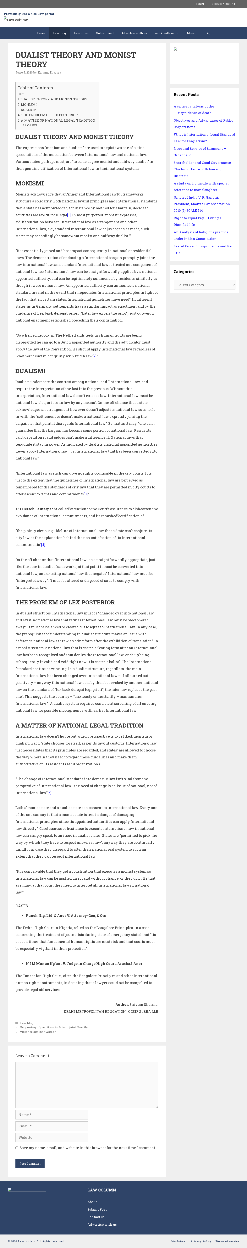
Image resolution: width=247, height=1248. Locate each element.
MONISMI (29, 104)
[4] (43, 544)
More (191, 33)
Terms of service (227, 1241)
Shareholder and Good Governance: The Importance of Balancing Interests (202, 169)
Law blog (59, 33)
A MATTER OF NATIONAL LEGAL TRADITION (58, 120)
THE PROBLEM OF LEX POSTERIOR (49, 115)
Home (41, 33)
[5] (49, 792)
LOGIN (200, 4)
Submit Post (105, 33)
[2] (94, 356)
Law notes (81, 33)
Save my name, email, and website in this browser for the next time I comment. (88, 1147)
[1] (69, 215)
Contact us (96, 1217)
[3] (86, 494)
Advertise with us (134, 33)
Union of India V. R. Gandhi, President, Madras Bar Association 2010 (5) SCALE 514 (202, 204)
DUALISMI (29, 109)
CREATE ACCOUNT (223, 4)
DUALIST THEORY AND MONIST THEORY (53, 99)
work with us (164, 33)
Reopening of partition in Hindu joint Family (54, 1027)
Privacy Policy (201, 1241)
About (92, 1202)
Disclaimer (179, 1241)
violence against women (38, 1032)
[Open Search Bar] (208, 33)
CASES (32, 125)
